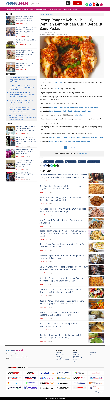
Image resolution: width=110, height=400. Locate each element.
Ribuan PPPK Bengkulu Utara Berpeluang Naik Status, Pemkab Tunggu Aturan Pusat (26, 30)
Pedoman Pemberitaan (62, 360)
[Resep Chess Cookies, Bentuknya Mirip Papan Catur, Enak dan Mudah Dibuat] (96, 247)
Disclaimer (59, 353)
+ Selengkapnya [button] (98, 392)
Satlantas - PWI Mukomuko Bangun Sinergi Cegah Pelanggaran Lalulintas (25, 19)
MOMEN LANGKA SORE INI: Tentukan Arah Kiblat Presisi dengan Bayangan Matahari (26, 128)
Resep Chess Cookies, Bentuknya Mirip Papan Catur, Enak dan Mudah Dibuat (63, 245)
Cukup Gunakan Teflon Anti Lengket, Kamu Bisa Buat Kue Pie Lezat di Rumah (20, 102)
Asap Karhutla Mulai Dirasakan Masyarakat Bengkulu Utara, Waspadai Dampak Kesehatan (21, 117)
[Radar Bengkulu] (30, 388)
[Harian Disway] (30, 373)
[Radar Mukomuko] (14, 388)
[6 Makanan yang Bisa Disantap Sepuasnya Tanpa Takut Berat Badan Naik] (96, 259)
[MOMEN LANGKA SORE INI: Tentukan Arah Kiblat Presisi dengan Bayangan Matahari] (10, 130)
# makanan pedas (94, 162)
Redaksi (58, 356)
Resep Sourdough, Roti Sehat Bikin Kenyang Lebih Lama (70, 111)
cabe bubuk (78, 115)
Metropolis (39, 9)
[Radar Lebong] (47, 388)
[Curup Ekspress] (96, 383)
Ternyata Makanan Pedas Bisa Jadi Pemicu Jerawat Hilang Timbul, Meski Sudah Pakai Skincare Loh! (63, 176)
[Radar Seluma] (63, 388)
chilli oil (56, 89)
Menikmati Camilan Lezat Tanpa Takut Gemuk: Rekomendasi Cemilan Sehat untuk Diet (61, 291)
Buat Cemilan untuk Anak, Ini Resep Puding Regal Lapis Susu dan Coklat (76, 137)
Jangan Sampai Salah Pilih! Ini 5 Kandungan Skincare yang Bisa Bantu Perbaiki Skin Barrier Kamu (21, 95)
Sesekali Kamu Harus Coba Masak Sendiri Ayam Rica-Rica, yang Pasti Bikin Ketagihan (62, 302)
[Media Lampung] (63, 373)
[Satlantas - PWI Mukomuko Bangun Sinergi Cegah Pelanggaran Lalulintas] (10, 20)
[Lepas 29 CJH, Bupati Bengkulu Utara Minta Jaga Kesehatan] (10, 176)
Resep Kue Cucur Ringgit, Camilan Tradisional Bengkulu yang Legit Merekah (60, 199)
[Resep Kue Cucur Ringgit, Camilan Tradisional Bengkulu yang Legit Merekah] (96, 201)
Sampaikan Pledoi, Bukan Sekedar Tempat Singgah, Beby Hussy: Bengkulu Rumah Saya (25, 163)
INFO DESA (32, 9)
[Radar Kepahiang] (79, 383)
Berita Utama (11, 9)
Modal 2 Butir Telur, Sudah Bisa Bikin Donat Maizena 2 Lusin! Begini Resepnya (59, 313)
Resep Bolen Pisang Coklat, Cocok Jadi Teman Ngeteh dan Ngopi (73, 107)
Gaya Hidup (49, 15)
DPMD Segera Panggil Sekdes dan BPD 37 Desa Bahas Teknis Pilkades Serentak (25, 54)
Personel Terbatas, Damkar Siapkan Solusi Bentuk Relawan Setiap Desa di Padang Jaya (21, 87)
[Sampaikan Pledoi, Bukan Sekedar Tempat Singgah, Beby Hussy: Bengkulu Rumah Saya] (10, 164)
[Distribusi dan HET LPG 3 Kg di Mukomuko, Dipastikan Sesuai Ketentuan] (10, 153)
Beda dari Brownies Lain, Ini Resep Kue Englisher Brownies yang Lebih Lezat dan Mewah (62, 279)
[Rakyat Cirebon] (96, 373)
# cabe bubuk (49, 162)
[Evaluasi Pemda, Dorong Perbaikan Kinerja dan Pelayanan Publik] (10, 67)
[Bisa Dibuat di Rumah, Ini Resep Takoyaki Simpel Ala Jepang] (96, 223)
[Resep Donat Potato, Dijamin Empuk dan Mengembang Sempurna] (96, 327)
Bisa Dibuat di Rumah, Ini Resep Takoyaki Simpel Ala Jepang (62, 221)
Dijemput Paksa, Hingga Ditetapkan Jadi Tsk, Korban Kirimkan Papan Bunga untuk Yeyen (26, 140)
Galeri (75, 9)
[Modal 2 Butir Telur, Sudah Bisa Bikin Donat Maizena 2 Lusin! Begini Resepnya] (96, 316)
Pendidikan (67, 9)
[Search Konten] (68, 3)
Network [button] (77, 3)
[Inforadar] (47, 378)
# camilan (82, 162)
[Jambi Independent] (14, 378)
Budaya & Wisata (48, 9)
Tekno (55, 9)
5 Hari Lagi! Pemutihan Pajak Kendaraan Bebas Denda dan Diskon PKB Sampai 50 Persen (21, 110)
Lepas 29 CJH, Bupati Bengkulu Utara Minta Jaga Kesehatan (25, 175)
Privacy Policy (60, 354)
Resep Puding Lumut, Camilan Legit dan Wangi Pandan (69, 141)
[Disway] (14, 373)
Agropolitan (19, 9)
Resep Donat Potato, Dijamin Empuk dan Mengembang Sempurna (58, 325)
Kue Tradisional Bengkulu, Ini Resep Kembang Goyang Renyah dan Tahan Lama (60, 187)
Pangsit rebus (58, 82)
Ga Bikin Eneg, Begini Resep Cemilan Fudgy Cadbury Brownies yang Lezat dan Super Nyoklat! (64, 268)
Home (43, 15)
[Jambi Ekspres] (30, 378)
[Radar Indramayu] (79, 373)
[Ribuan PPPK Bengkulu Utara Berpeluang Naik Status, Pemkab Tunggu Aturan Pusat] (10, 31)
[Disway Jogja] (47, 383)
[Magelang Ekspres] (96, 378)
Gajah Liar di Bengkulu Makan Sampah (26, 41)
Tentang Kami (60, 358)
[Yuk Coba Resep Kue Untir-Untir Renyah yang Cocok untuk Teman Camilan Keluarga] (96, 212)
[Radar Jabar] (63, 383)
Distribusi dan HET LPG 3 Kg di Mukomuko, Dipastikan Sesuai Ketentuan (26, 152)
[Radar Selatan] (96, 388)
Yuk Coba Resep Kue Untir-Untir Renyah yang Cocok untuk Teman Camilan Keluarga (63, 210)
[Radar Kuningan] (14, 383)
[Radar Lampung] (63, 378)
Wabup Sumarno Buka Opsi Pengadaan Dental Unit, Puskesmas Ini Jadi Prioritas (21, 80)
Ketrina (26, 9)
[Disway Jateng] (79, 378)
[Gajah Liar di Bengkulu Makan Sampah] (10, 43)
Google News (83, 153)
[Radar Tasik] (47, 373)
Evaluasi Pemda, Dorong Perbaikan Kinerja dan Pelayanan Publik (24, 65)
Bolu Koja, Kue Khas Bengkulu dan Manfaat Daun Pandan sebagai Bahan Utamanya (62, 336)
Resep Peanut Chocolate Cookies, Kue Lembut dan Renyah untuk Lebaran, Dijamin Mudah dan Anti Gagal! (63, 234)
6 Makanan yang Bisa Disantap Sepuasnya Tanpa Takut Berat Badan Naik (62, 257)
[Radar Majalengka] (30, 383)
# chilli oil (59, 162)
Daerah (60, 9)
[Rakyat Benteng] (79, 388)
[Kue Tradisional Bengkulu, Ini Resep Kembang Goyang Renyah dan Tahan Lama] (96, 189)
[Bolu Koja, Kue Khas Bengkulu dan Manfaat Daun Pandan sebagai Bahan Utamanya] (96, 338)
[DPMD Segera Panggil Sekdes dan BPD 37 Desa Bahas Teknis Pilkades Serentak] (10, 54)
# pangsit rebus (70, 162)
